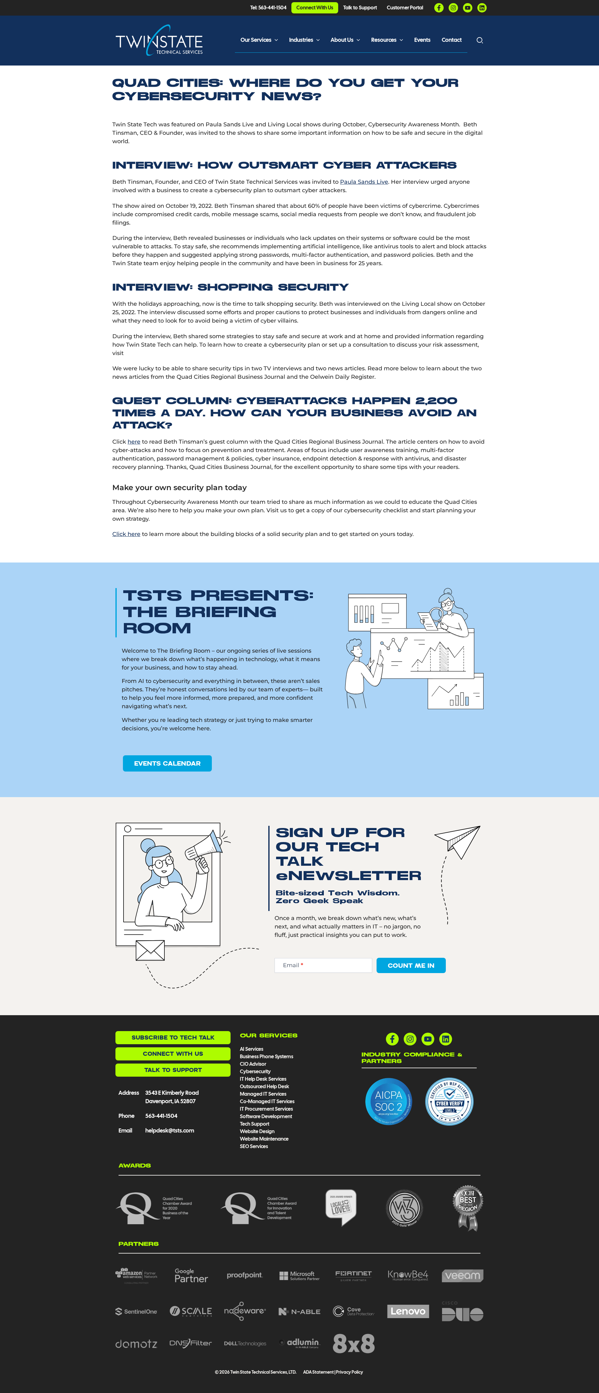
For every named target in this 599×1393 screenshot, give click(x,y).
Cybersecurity (255, 1071)
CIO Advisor (253, 1064)
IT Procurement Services (267, 1109)
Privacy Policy (349, 1372)
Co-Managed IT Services (267, 1101)
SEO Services (254, 1146)
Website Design (257, 1131)
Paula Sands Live (364, 181)
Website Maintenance (264, 1139)
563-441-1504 (161, 1115)
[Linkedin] (482, 7)
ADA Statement (318, 1372)
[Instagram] (453, 7)
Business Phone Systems (266, 1056)
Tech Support (254, 1124)
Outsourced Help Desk (264, 1086)
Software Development (266, 1116)
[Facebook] (439, 7)
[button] (274, 39)
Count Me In (411, 965)
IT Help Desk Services (263, 1079)
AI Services (251, 1049)
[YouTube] (467, 7)
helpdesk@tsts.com (169, 1130)
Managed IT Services (263, 1094)
